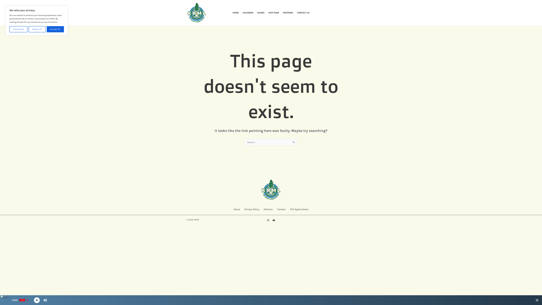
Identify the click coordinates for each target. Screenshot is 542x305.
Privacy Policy (251, 209)
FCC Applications (299, 209)
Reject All (37, 29)
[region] (37, 20)
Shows (261, 12)
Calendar (248, 12)
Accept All (55, 29)
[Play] (37, 300)
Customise (18, 29)
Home (236, 12)
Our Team (273, 12)
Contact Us (303, 12)
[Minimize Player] (537, 300)
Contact (281, 209)
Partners (288, 12)
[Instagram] (268, 220)
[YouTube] (274, 220)
